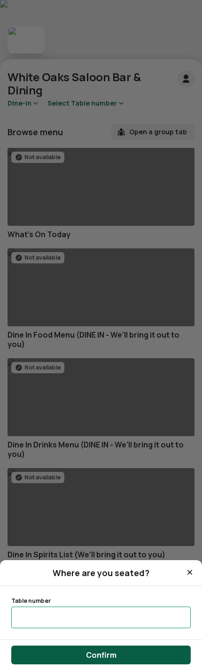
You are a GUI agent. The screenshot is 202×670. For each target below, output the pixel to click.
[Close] (189, 572)
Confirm (101, 655)
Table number (31, 601)
